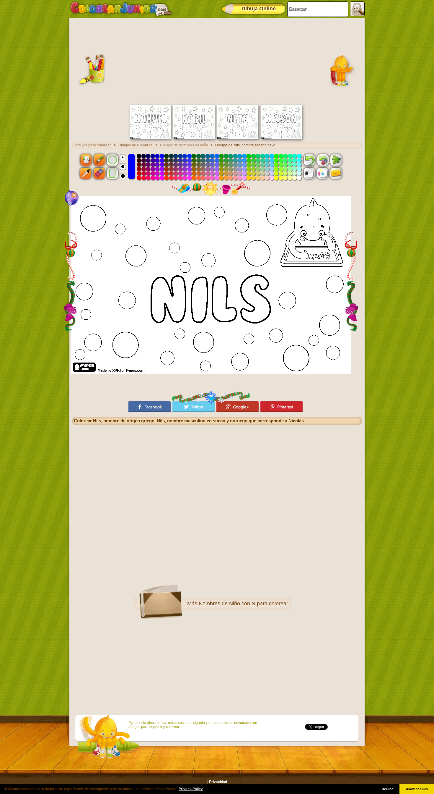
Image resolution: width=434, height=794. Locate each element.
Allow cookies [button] (417, 789)
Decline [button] (387, 789)
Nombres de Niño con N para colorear (243, 604)
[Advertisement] (217, 60)
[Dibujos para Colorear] (121, 9)
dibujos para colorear (93, 145)
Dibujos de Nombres (135, 145)
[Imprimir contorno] (309, 173)
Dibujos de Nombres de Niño (184, 145)
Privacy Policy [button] (191, 789)
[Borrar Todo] (323, 160)
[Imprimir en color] (322, 173)
